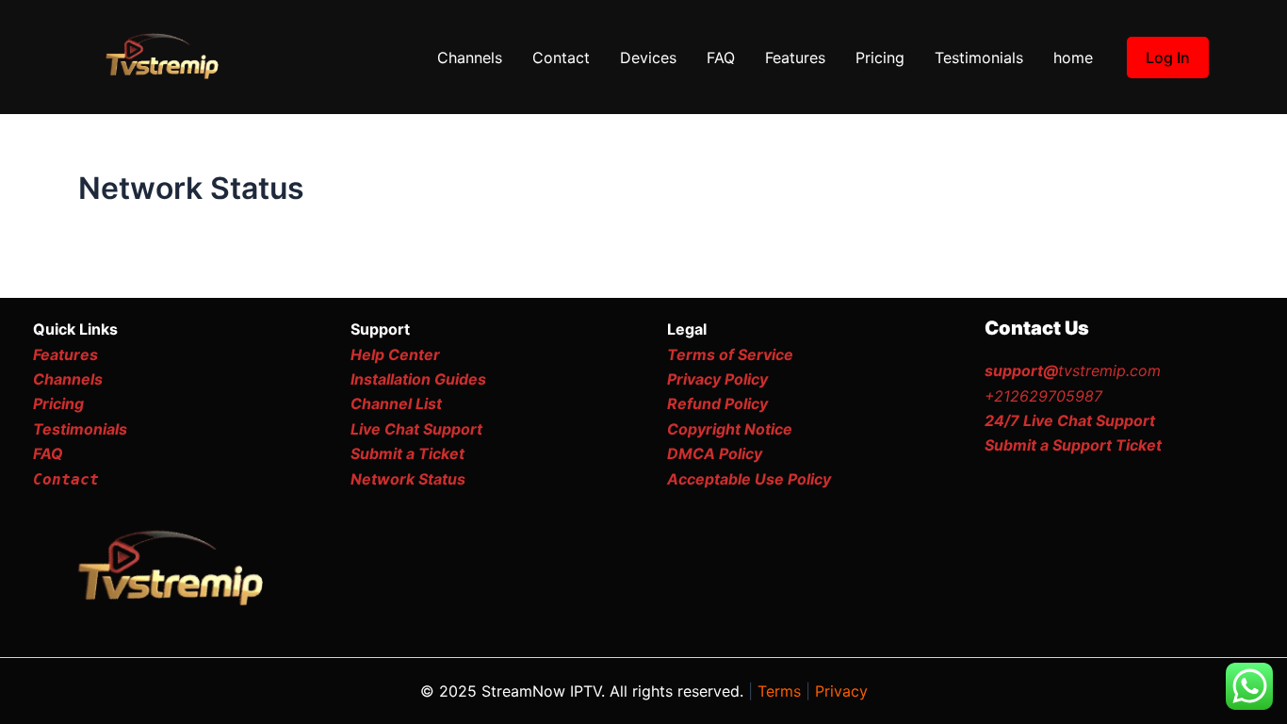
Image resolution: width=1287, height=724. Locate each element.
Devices (648, 57)
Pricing (879, 57)
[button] (1168, 57)
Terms (779, 691)
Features (795, 57)
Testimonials (979, 57)
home (1073, 57)
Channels (469, 57)
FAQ (721, 57)
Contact (561, 57)
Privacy (841, 691)
